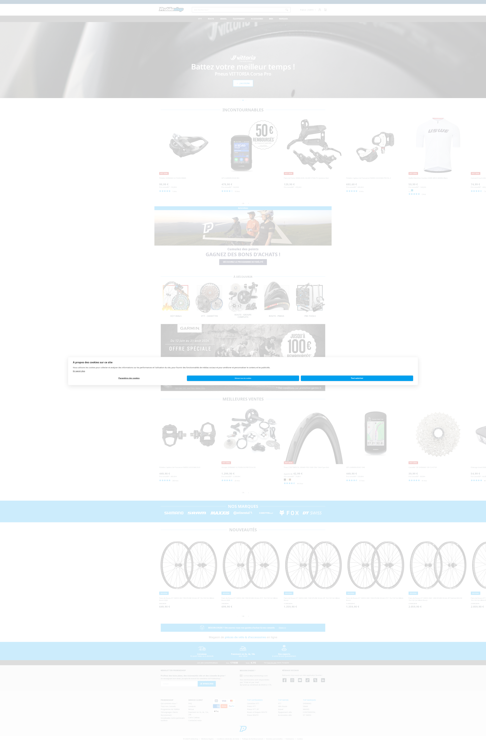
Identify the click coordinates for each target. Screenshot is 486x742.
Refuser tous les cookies (243, 378)
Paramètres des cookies (129, 378)
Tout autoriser (357, 378)
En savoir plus (79, 371)
